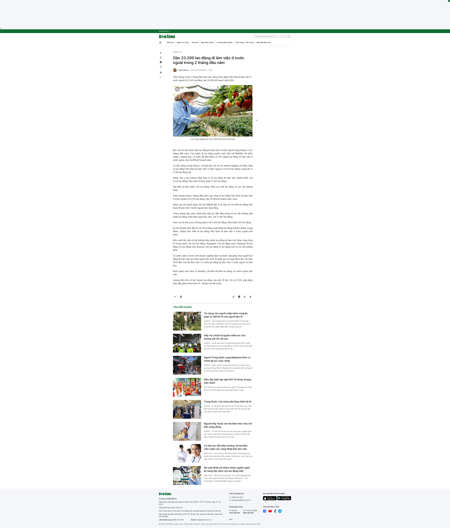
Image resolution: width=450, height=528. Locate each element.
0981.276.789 (178, 520)
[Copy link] (161, 67)
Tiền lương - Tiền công (244, 42)
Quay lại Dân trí (164, 31)
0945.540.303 (237, 497)
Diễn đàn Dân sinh (263, 42)
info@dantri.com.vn (203, 520)
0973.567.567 (234, 513)
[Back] (161, 77)
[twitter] (161, 57)
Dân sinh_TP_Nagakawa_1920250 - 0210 (225, 1)
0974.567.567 (248, 513)
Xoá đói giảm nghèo (225, 42)
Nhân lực (170, 42)
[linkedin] (161, 62)
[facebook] (161, 53)
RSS (230, 519)
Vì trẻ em (195, 42)
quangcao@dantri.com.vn (241, 500)
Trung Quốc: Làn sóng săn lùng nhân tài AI (227, 401)
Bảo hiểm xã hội (207, 42)
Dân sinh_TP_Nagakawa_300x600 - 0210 (273, 53)
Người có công (183, 42)
